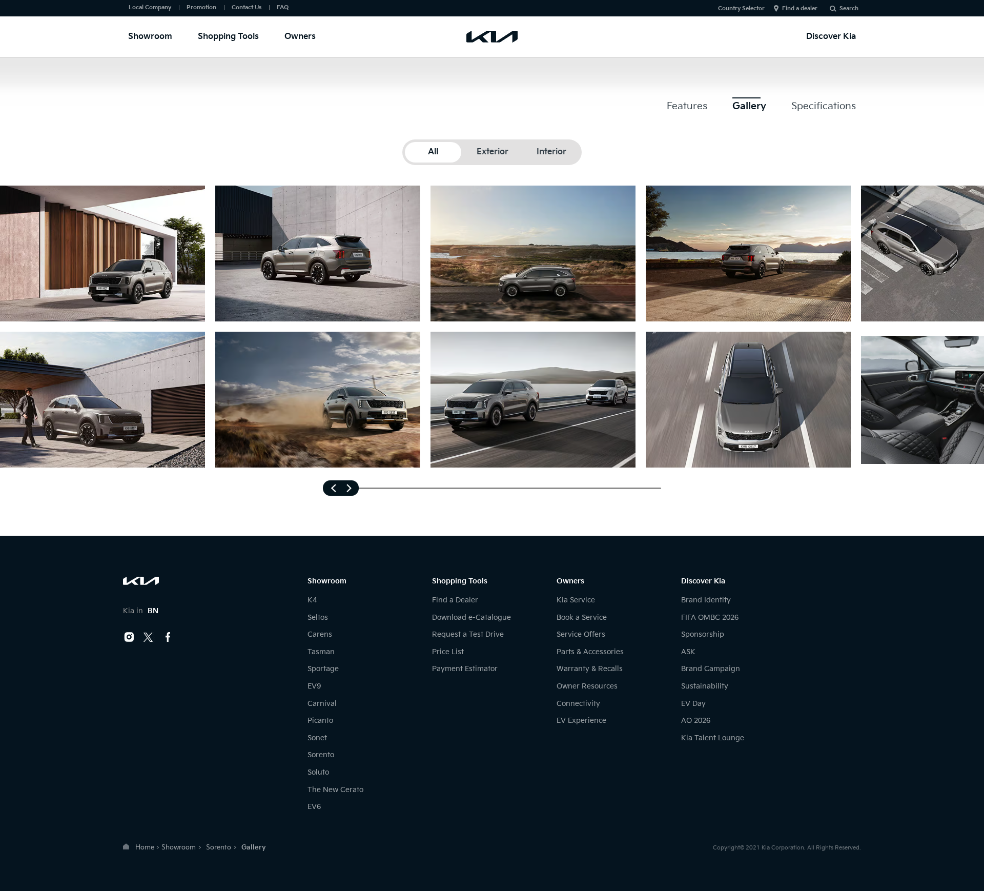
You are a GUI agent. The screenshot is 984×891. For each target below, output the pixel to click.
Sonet (317, 738)
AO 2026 (695, 720)
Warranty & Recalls (590, 668)
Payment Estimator (465, 668)
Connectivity (578, 703)
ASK (688, 651)
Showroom (150, 37)
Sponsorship (702, 634)
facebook (168, 637)
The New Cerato (335, 789)
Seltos (318, 617)
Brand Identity (706, 600)
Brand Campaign (710, 668)
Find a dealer (799, 8)
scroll (341, 488)
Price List (448, 651)
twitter (148, 637)
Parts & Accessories (590, 651)
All (433, 152)
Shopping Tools (228, 37)
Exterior (492, 152)
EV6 (314, 806)
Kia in (140, 610)
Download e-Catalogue (471, 617)
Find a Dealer (455, 600)
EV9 (314, 686)
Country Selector (741, 8)
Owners (300, 37)
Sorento (321, 755)
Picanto (320, 720)
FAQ (283, 7)
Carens (320, 634)
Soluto (318, 772)
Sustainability (704, 686)
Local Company (150, 7)
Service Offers (581, 634)
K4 (312, 600)
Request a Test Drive (468, 634)
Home (144, 847)
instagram (129, 637)
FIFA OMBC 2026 (710, 617)
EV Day (693, 703)
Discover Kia (831, 37)
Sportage (323, 668)
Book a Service (582, 617)
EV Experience (581, 720)
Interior (551, 152)
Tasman (321, 651)
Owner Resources (587, 686)
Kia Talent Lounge (712, 738)
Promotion (201, 7)
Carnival (322, 703)
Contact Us (246, 7)
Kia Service (576, 600)
